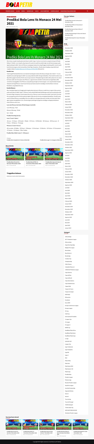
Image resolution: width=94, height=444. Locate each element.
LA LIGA (18, 11)
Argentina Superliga (70, 245)
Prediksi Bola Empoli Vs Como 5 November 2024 (75, 38)
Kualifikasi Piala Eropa (70, 335)
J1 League (67, 322)
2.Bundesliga (68, 236)
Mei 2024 (67, 64)
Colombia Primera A (69, 267)
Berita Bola (67, 250)
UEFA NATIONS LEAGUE (71, 410)
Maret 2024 (68, 69)
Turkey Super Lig (69, 407)
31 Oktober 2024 (63, 436)
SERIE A (23, 11)
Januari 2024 (68, 75)
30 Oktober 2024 (80, 434)
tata (8, 26)
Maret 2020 (68, 198)
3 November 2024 (13, 165)
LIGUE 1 (37, 11)
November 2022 (69, 112)
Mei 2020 (67, 193)
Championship (68, 261)
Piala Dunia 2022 (69, 366)
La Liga (66, 338)
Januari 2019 (68, 228)
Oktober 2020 (68, 179)
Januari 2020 (68, 203)
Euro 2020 (67, 302)
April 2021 (67, 163)
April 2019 (67, 225)
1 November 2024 (52, 165)
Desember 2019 (69, 206)
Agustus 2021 (68, 152)
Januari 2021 (68, 171)
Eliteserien (67, 297)
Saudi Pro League (69, 385)
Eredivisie (9, 158)
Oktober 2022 (68, 115)
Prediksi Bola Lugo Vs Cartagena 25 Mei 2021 (51, 139)
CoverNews (51, 441)
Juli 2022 (67, 123)
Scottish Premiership (70, 388)
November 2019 (69, 209)
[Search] (87, 11)
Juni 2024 (67, 61)
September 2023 (69, 85)
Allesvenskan (68, 242)
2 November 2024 (32, 165)
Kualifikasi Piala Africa (70, 330)
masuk (13, 176)
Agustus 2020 (68, 185)
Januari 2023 (68, 107)
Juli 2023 (67, 91)
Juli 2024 (67, 58)
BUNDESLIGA (30, 11)
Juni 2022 (67, 126)
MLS (66, 358)
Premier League (69, 377)
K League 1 (67, 324)
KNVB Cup (67, 327)
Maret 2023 (68, 101)
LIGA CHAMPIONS (44, 11)
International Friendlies (71, 316)
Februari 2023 (68, 104)
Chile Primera (68, 264)
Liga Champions (49, 158)
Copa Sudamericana (70, 283)
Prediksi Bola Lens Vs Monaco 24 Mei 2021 (26, 69)
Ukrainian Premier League (71, 413)
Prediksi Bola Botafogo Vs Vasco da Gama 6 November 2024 (75, 34)
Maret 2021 (68, 166)
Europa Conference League (32, 157)
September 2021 (69, 150)
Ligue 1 (8, 16)
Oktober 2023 (68, 83)
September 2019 (69, 214)
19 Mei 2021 (13, 26)
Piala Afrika (68, 360)
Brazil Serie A (68, 253)
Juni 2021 (67, 158)
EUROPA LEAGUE (55, 11)
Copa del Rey (68, 275)
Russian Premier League (71, 382)
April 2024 (67, 66)
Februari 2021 (68, 169)
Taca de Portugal (69, 402)
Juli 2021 (67, 155)
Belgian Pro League (69, 247)
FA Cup (67, 311)
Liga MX (67, 352)
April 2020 (67, 195)
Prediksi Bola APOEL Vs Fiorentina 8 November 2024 (33, 162)
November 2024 (69, 48)
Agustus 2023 (68, 88)
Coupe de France (69, 289)
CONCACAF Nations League (72, 269)
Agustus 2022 (68, 120)
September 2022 (69, 117)
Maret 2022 (68, 134)
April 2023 (67, 99)
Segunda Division (69, 391)
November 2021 (69, 144)
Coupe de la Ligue (69, 291)
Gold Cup (67, 313)
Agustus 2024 (68, 56)
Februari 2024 (68, 72)
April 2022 (67, 131)
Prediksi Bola (13, 16)
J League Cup (68, 319)
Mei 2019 (67, 222)
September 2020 (69, 182)
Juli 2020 (67, 187)
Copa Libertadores (69, 280)
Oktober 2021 (68, 147)
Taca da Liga (68, 399)
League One (68, 344)
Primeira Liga (68, 380)
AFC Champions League (70, 239)
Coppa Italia (68, 286)
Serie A (67, 393)
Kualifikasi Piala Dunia (70, 333)
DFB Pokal (67, 294)
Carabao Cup (68, 258)
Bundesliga (67, 256)
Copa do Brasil (68, 278)
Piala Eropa (67, 371)
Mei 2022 (67, 128)
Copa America (68, 272)
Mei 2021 (67, 160)
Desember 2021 (69, 142)
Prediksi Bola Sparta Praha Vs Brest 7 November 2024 (53, 162)
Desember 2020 (69, 174)
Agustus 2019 (68, 217)
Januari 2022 (68, 139)
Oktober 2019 (68, 212)
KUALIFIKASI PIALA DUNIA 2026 (68, 11)
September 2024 (69, 53)
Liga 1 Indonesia (69, 346)
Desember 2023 (69, 77)
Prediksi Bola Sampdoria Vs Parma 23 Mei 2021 (18, 139)
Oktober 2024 (68, 50)
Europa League (68, 308)
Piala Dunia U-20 (69, 369)
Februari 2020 (68, 201)
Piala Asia (67, 363)
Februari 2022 (68, 136)
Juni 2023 (67, 93)
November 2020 (69, 177)
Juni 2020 (67, 190)
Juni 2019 (67, 220)
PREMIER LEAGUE (10, 11)
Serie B (66, 396)
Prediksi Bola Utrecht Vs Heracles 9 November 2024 (14, 162)
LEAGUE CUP (68, 341)
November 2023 (69, 80)
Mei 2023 (67, 96)
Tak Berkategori (69, 404)
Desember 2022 (69, 109)
